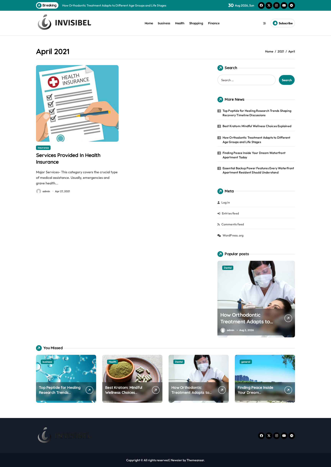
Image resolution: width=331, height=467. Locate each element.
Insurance (43, 147)
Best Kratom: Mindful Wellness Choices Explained (257, 126)
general (245, 361)
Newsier (176, 460)
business (164, 23)
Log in (225, 202)
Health (179, 23)
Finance (214, 23)
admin (46, 191)
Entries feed (230, 213)
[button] (291, 299)
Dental (228, 267)
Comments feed (232, 224)
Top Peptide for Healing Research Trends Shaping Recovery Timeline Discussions (257, 113)
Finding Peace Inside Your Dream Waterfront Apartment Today (254, 155)
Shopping (196, 23)
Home (149, 23)
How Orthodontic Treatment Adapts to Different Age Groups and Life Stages (256, 140)
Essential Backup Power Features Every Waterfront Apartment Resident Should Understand (258, 170)
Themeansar (195, 460)
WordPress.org (233, 235)
